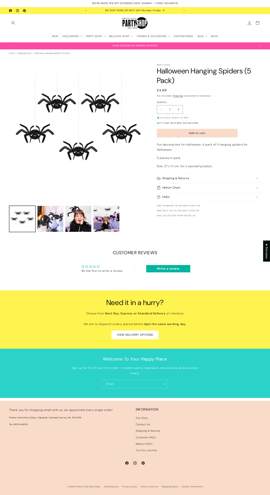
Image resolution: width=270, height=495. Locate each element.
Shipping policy (170, 486)
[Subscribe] (164, 384)
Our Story (142, 418)
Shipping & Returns (148, 430)
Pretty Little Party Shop (88, 486)
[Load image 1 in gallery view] (22, 219)
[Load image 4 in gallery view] (106, 219)
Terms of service (149, 486)
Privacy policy (129, 486)
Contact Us (143, 424)
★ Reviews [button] (267, 251)
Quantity (162, 102)
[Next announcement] (184, 10)
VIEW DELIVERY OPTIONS (135, 335)
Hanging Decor (25, 53)
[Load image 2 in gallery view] (50, 219)
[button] (13, 23)
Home (12, 53)
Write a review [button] (168, 269)
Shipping (178, 95)
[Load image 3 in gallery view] (78, 219)
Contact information (192, 486)
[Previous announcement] (86, 10)
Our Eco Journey (146, 450)
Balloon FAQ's (144, 443)
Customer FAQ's (146, 437)
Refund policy (112, 486)
